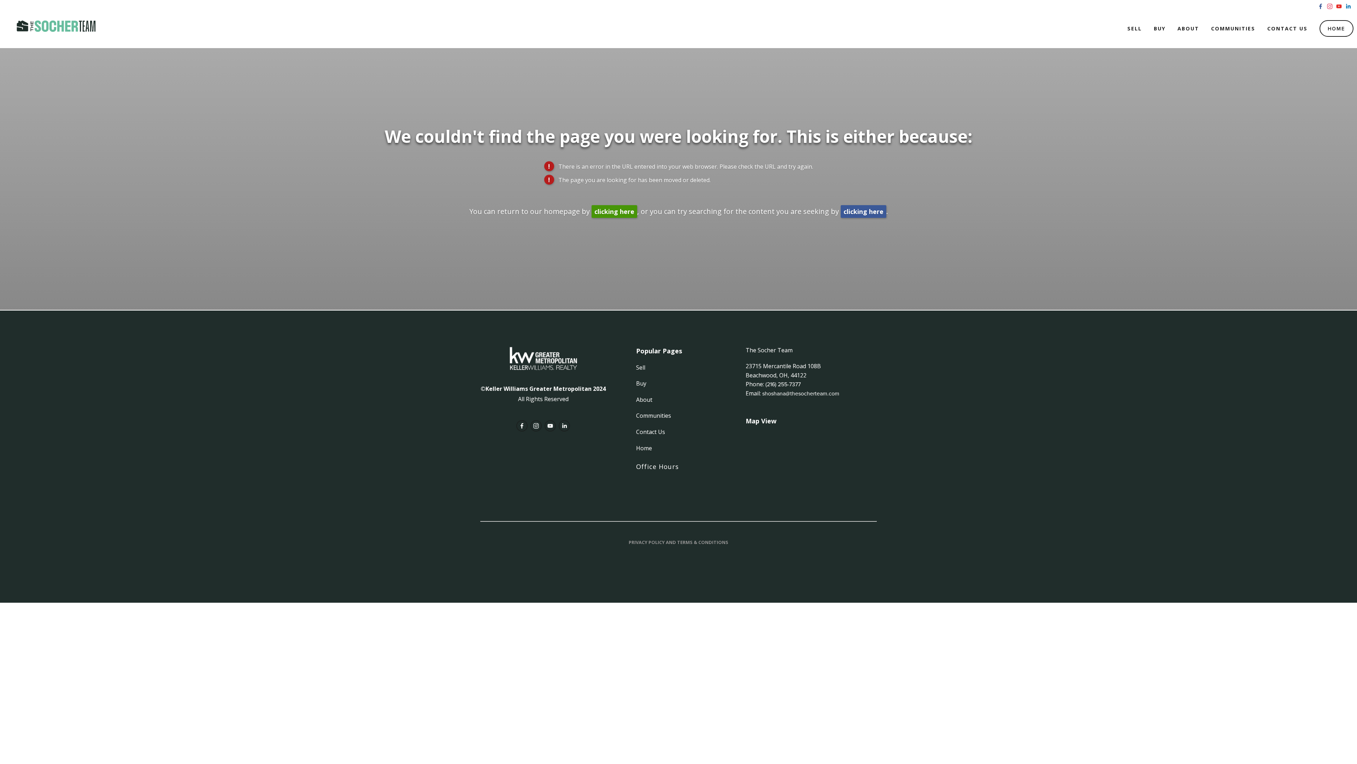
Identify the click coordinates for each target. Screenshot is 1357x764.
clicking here (614, 211)
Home (1336, 28)
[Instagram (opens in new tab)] (1330, 6)
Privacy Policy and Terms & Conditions (678, 542)
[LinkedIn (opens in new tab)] (1348, 6)
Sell (1134, 28)
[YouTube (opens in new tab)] (1339, 6)
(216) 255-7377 (783, 384)
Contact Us (1287, 28)
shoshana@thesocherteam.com (800, 393)
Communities (1233, 28)
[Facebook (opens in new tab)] (1320, 6)
